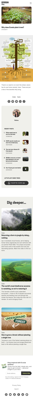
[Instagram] (6, 394)
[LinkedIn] (22, 394)
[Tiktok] (14, 394)
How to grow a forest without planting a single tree (15, 336)
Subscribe (26, 373)
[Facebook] (18, 394)
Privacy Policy (16, 385)
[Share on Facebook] (9, 101)
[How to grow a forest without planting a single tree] (16, 319)
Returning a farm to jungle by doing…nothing (15, 236)
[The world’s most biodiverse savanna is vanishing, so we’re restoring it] (16, 270)
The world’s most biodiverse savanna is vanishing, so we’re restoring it (15, 287)
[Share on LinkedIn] (12, 101)
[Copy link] (24, 101)
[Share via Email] (20, 101)
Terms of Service (16, 378)
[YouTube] (10, 394)
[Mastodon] (26, 394)
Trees (14, 97)
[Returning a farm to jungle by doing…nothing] (16, 219)
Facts (19, 97)
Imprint (16, 389)
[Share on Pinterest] (16, 101)
